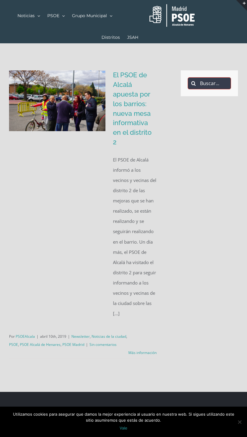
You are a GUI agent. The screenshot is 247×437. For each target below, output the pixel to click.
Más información (142, 352)
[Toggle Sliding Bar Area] (241, 5)
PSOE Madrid (73, 344)
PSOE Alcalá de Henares (40, 344)
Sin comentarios (103, 344)
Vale (123, 428)
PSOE (13, 344)
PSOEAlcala (25, 336)
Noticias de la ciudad (109, 336)
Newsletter (80, 336)
